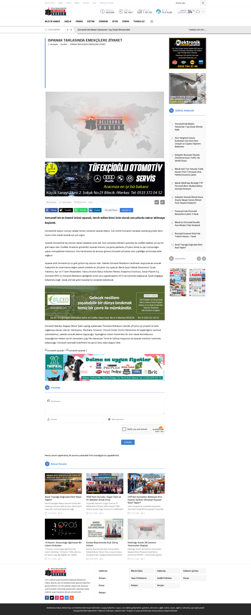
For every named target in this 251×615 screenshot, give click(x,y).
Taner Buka (66, 202)
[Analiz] (197, 282)
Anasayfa (54, 44)
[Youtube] (62, 598)
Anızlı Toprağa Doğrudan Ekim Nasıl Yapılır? (63, 498)
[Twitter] (52, 598)
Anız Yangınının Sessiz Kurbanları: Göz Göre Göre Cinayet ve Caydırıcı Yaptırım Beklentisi (117, 30)
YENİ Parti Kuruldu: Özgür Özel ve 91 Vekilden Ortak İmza (103, 498)
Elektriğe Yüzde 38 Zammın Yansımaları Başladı (142, 544)
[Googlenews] (67, 598)
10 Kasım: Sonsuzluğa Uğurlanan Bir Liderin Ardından (63, 544)
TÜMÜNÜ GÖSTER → (197, 29)
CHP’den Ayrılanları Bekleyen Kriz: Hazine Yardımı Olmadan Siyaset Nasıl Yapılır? (145, 500)
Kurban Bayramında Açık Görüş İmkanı (102, 544)
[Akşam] (178, 282)
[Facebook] (47, 598)
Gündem (63, 44)
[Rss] (72, 598)
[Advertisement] (106, 67)
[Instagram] (57, 598)
